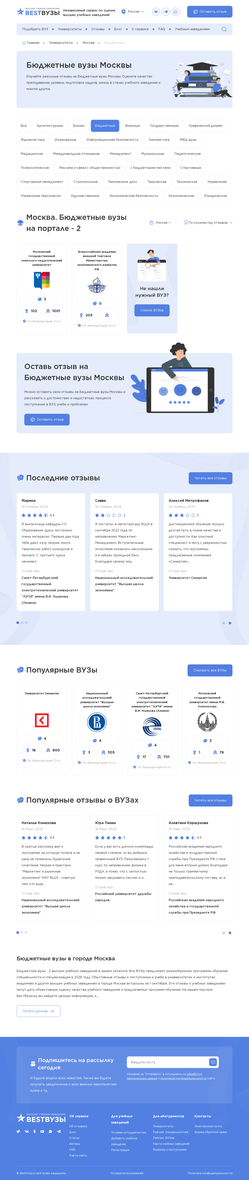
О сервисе (140, 29)
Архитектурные (50, 126)
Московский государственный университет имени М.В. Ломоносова (207, 700)
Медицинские (32, 154)
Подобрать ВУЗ (35, 29)
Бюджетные (105, 126)
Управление (217, 182)
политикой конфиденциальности (183, 1078)
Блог (118, 29)
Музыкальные (152, 154)
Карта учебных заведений (171, 1143)
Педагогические (187, 154)
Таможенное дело (122, 182)
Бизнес (79, 126)
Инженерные (65, 140)
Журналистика (33, 140)
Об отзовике (78, 1126)
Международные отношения (76, 154)
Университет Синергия (188, 578)
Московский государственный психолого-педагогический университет (41, 258)
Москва (88, 43)
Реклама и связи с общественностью (89, 168)
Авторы (74, 1143)
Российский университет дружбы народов (123, 897)
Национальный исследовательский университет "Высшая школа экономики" (124, 584)
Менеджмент (120, 154)
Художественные (85, 196)
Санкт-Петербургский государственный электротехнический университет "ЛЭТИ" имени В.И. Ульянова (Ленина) (50, 590)
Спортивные (191, 168)
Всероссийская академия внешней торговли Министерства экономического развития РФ (97, 260)
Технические (187, 182)
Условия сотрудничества (128, 1132)
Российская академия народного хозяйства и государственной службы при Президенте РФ (196, 906)
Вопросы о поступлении (170, 1149)
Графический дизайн (205, 126)
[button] (17, 622)
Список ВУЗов (152, 310)
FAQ (161, 29)
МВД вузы (188, 140)
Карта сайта (78, 1155)
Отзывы (97, 29)
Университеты (70, 29)
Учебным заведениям (192, 29)
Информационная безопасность (112, 140)
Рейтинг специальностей (170, 1132)
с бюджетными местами (150, 168)
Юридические (215, 196)
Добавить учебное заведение (124, 1141)
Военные (132, 126)
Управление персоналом (41, 196)
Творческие (157, 182)
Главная (33, 43)
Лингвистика (159, 140)
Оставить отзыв (213, 11)
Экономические (181, 196)
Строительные (86, 182)
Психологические (35, 168)
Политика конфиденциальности (210, 1173)
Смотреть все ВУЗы (210, 670)
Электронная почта (208, 1126)
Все (24, 126)
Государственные (164, 126)
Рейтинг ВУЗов (163, 1137)
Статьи (74, 1137)
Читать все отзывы (210, 478)
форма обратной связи (211, 1132)
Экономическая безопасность (133, 196)
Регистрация (120, 1150)
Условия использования (126, 1173)
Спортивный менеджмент (42, 182)
